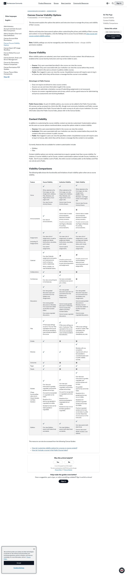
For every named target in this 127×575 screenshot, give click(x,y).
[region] (18, 560)
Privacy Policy (58, 469)
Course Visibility (108, 18)
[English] (13, 3)
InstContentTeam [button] (33, 17)
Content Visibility (108, 20)
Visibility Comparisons (110, 23)
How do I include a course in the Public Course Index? (50, 450)
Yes (58, 462)
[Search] (112, 3)
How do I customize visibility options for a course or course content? (54, 448)
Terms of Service (68, 469)
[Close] (34, 549)
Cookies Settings (19, 568)
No (69, 462)
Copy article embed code (113, 36)
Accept (19, 563)
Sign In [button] (63, 481)
